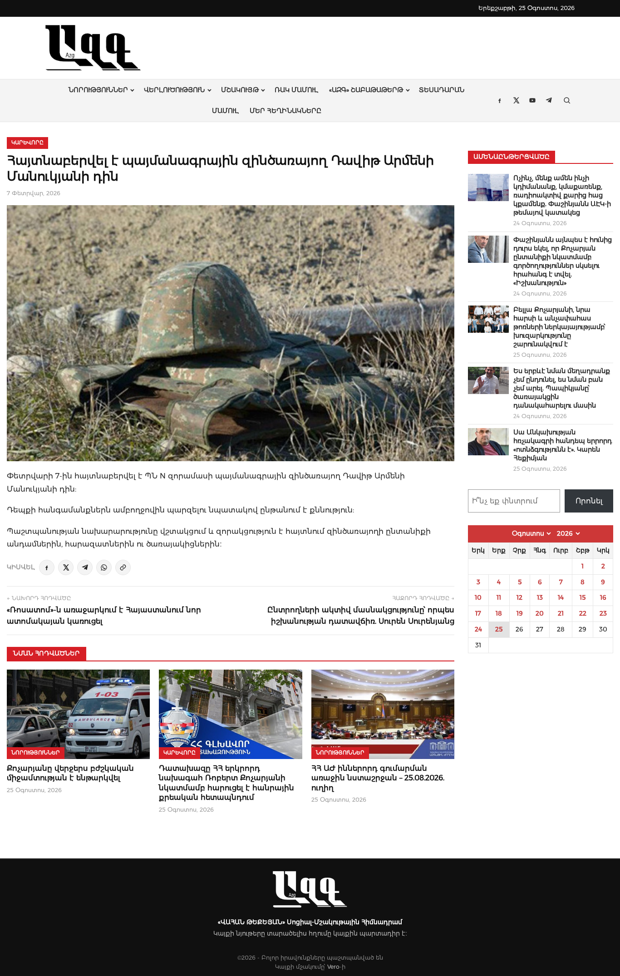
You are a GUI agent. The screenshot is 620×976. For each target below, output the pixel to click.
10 (478, 597)
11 (499, 597)
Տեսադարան (441, 90)
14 (561, 597)
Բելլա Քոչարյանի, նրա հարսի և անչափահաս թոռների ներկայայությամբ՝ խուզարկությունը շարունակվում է (559, 327)
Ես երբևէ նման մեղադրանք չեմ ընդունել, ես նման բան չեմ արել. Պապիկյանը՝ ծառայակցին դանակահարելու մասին (561, 388)
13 (540, 597)
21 (561, 613)
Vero (333, 966)
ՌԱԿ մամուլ (296, 90)
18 (499, 613)
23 (603, 613)
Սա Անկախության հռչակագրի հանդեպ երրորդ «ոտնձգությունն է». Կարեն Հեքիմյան (562, 445)
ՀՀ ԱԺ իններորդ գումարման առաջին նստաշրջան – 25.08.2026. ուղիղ (377, 778)
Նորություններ (98, 90)
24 (478, 629)
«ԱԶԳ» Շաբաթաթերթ (366, 90)
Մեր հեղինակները (285, 111)
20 (540, 613)
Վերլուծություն (174, 90)
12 (519, 597)
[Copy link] (123, 567)
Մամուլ (225, 111)
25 (498, 629)
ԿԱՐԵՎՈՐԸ (27, 142)
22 (582, 613)
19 (520, 613)
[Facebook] (46, 567)
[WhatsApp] (104, 567)
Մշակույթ (240, 90)
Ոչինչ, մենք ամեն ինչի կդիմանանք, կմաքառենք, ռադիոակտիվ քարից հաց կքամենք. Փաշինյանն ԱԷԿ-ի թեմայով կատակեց (562, 195)
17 (478, 613)
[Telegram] (85, 567)
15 (583, 597)
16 (603, 597)
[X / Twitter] (66, 567)
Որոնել (589, 501)
